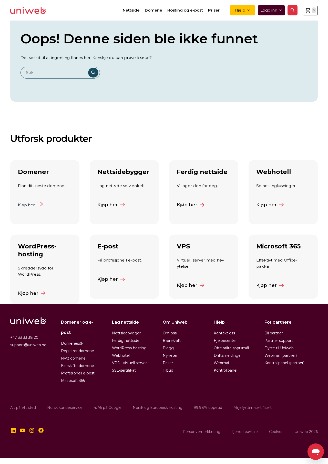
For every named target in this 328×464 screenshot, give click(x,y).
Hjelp (240, 10)
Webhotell (121, 355)
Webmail (222, 363)
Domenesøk (72, 343)
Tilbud (168, 370)
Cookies (276, 431)
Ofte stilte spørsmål (231, 348)
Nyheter (170, 355)
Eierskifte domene (77, 365)
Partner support (278, 340)
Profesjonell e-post (78, 373)
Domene (153, 10)
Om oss (170, 333)
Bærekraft (172, 340)
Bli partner (273, 333)
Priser (214, 10)
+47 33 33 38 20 (24, 337)
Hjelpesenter (225, 340)
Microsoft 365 (73, 380)
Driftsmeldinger (228, 355)
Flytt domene (73, 358)
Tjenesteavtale (245, 431)
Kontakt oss (224, 333)
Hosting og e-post (185, 10)
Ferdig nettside (125, 340)
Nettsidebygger (126, 333)
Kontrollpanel (225, 370)
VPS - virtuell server (129, 363)
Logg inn (268, 10)
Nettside (131, 10)
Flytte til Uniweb (279, 348)
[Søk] (93, 72)
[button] (292, 10)
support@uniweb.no (28, 345)
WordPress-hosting (129, 348)
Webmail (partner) (280, 355)
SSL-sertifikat (124, 370)
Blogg (168, 348)
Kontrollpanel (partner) (284, 363)
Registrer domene (77, 351)
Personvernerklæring (201, 431)
